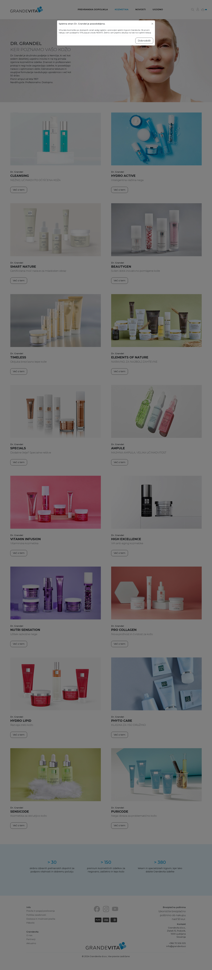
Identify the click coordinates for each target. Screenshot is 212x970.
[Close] (152, 23)
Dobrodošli (144, 40)
